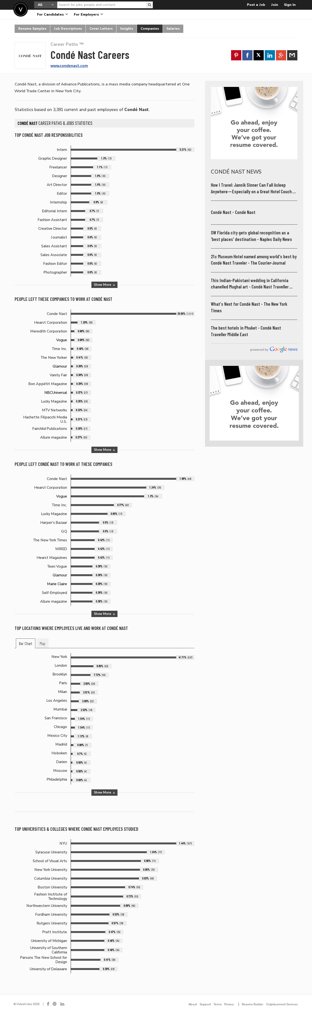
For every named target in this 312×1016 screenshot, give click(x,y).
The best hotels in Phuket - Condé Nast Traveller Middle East (246, 331)
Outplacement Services (282, 1004)
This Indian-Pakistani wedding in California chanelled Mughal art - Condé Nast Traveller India (250, 284)
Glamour (59, 366)
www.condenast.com (69, 66)
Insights (126, 28)
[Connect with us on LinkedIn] (62, 1004)
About (192, 1004)
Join (274, 5)
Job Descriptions (68, 28)
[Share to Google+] (281, 55)
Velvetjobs (20, 9)
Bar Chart (25, 643)
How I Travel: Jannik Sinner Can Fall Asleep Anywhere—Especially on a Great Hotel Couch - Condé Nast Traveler (252, 188)
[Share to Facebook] (247, 55)
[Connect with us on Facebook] (48, 1004)
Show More (103, 284)
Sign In (290, 5)
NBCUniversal (55, 392)
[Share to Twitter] (259, 55)
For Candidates (51, 14)
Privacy (229, 1004)
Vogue (61, 340)
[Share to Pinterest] (236, 55)
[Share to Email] (292, 55)
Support (205, 1004)
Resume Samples (32, 28)
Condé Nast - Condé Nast (233, 212)
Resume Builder (252, 1004)
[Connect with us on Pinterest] (55, 1004)
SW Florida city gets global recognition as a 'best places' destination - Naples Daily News (251, 236)
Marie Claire (57, 584)
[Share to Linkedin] (270, 55)
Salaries (173, 28)
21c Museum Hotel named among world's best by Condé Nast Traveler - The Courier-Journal (254, 260)
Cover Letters (101, 28)
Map (42, 643)
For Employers (87, 14)
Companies (150, 28)
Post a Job (256, 5)
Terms (218, 1004)
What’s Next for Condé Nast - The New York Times (249, 307)
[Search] (149, 4)
